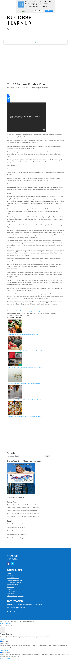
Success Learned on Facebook (16, 527)
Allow (49, 11)
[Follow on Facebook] (8, 10)
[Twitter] (35, 98)
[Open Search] (8, 29)
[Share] (35, 101)
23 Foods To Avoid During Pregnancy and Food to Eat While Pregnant (31, 313)
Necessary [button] (3, 639)
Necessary (5, 641)
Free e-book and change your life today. (28, 311)
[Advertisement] (35, 64)
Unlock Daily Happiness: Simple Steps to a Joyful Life (23, 508)
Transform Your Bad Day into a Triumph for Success (23, 513)
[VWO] (25, 11)
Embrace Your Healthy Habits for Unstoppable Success (23, 505)
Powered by (20, 11)
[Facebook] (35, 95)
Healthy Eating (34, 88)
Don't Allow (38, 11)
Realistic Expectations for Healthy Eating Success (22, 510)
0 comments (44, 88)
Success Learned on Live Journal (16, 534)
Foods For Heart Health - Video (18, 315)
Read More (8, 624)
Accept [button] (2, 624)
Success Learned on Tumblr (15, 531)
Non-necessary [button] (4, 650)
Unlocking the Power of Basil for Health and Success (23, 516)
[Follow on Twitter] (12, 10)
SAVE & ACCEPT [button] (5, 659)
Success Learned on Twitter (15, 524)
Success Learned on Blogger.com (17, 538)
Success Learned (14, 88)
